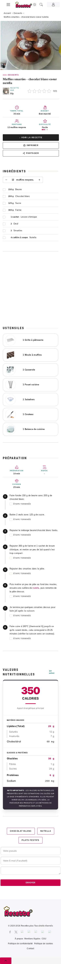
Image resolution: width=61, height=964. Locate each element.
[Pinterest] (29, 932)
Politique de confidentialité (20, 943)
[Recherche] (41, 4)
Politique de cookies (43, 943)
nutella (36, 588)
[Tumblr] (36, 932)
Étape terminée (22, 504)
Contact (30, 948)
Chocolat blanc (21, 831)
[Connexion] (53, 4)
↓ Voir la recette (30, 138)
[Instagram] (22, 932)
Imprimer (32, 145)
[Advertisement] (30, 288)
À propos (19, 939)
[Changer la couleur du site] (34, 4)
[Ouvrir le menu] (8, 4)
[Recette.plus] (25, 6)
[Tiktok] (50, 932)
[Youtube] (43, 932)
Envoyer (30, 883)
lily (12, 93)
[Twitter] (16, 932)
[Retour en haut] (5, 960)
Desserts (18, 13)
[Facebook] (10, 932)
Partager (32, 153)
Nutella (45, 831)
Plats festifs (30, 840)
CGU (44, 939)
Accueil (7, 13)
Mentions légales (32, 939)
